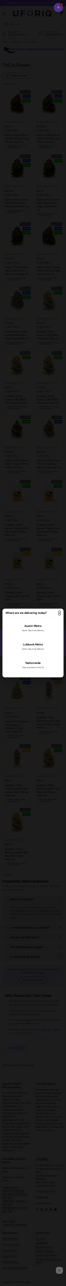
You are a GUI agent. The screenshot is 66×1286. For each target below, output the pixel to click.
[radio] (33, 629)
